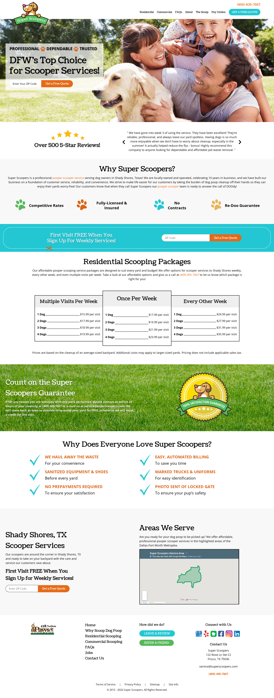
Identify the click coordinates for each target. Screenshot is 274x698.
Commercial (164, 12)
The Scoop (202, 12)
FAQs (178, 12)
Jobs (89, 652)
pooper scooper (168, 186)
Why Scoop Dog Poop (103, 630)
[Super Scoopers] (31, 14)
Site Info (173, 684)
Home (90, 625)
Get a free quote (244, 12)
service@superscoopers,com (104, 406)
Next (240, 142)
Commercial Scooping (103, 641)
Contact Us (94, 658)
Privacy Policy (133, 684)
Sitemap (155, 684)
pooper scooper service (68, 178)
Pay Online (219, 12)
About (189, 12)
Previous (123, 142)
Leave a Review (157, 634)
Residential (147, 12)
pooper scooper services (173, 541)
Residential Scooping (103, 636)
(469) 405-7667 (189, 275)
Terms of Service (106, 684)
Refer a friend (156, 643)
